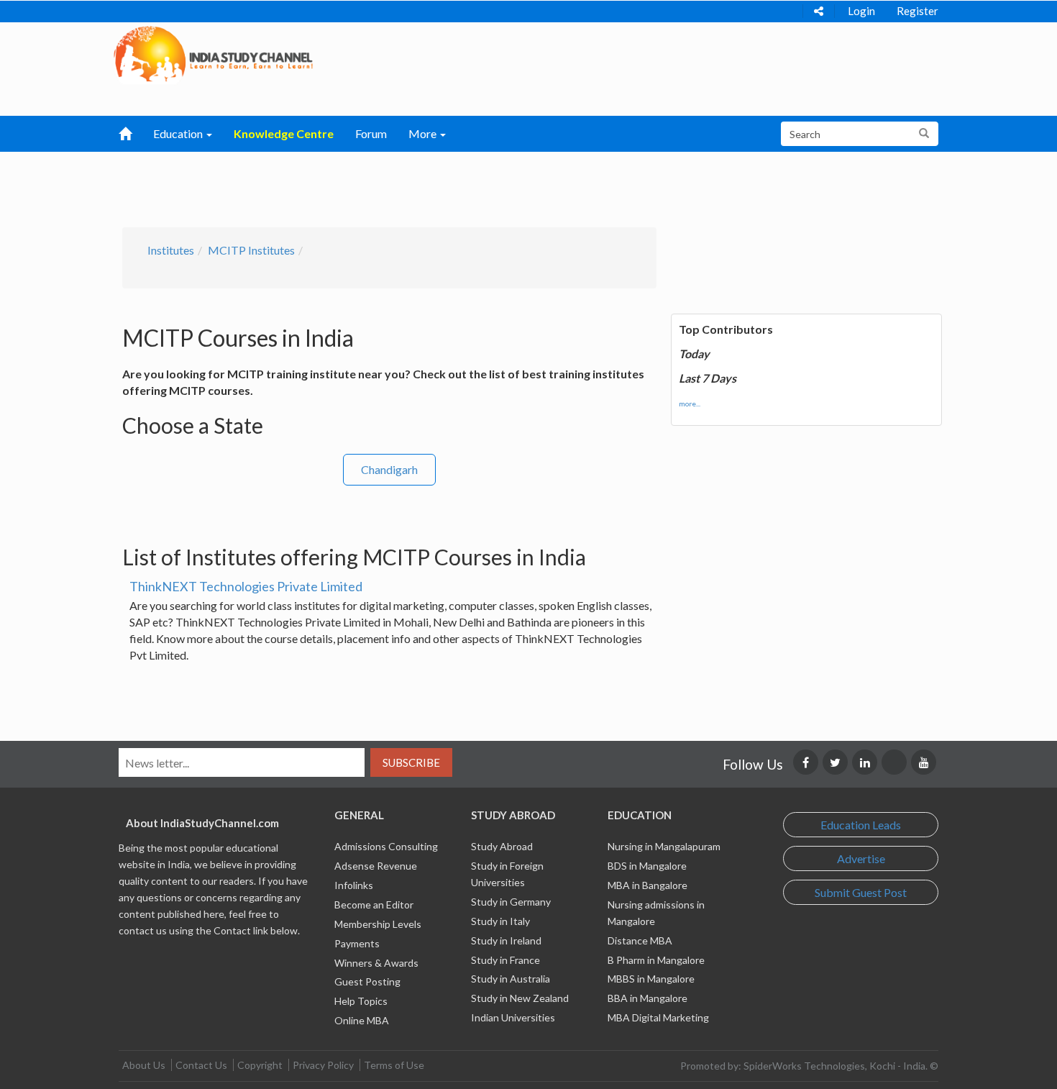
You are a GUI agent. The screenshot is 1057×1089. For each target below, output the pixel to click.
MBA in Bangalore (647, 885)
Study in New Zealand (520, 998)
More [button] (423, 133)
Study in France (505, 960)
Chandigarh (389, 469)
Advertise (861, 858)
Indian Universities (513, 1017)
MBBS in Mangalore (651, 978)
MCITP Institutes (251, 250)
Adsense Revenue (375, 866)
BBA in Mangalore (647, 998)
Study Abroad (502, 846)
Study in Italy (500, 921)
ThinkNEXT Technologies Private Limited (245, 586)
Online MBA (361, 1020)
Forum (371, 133)
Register (917, 10)
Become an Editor (373, 904)
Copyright (260, 1065)
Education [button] (179, 133)
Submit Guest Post (861, 892)
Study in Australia (510, 978)
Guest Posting (367, 981)
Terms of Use (394, 1065)
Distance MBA (640, 940)
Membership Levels (377, 924)
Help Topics (361, 1001)
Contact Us (201, 1065)
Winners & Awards (376, 963)
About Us (143, 1065)
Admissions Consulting (386, 846)
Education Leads (860, 824)
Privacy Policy (323, 1065)
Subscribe (411, 762)
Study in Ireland (506, 940)
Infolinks (353, 885)
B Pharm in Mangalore (656, 960)
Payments (357, 943)
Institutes (170, 250)
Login (861, 10)
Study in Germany (511, 902)
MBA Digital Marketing (658, 1017)
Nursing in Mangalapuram (664, 846)
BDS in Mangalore (647, 866)
